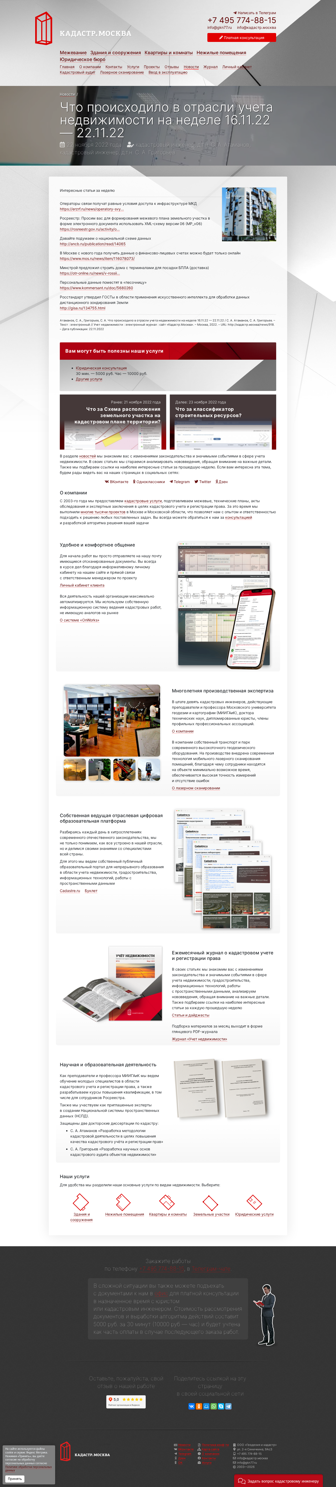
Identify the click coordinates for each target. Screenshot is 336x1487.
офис (161, 1293)
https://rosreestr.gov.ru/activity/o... (90, 229)
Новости (191, 66)
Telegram (181, 481)
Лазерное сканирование (122, 72)
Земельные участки (211, 1214)
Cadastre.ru (70, 890)
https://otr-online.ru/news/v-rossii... (90, 273)
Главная (67, 66)
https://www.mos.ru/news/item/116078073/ (97, 258)
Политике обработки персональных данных (28, 1468)
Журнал (210, 66)
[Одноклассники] (199, 1406)
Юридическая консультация (101, 368)
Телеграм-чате (211, 1268)
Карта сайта (210, 1449)
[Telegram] (228, 1406)
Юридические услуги (254, 1214)
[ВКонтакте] (191, 1406)
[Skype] (221, 1406)
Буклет (91, 890)
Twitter (204, 481)
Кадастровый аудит (77, 72)
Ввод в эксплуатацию (168, 72)
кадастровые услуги (143, 501)
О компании (90, 66)
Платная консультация (243, 37)
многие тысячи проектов (103, 512)
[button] (278, 1480)
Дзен (223, 481)
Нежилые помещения (221, 52)
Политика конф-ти (215, 1445)
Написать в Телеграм (256, 12)
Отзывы (172, 66)
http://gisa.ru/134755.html (82, 308)
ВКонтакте (118, 481)
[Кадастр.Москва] (100, 28)
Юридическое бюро (83, 59)
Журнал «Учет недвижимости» (199, 1039)
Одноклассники (150, 481)
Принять (15, 1479)
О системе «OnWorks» (79, 620)
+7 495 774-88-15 (241, 20)
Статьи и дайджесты (190, 1015)
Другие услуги (89, 379)
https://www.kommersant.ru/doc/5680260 (96, 288)
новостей (87, 456)
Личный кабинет (237, 66)
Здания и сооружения (115, 52)
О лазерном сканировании (196, 788)
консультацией (238, 517)
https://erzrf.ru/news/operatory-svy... (92, 209)
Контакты (114, 66)
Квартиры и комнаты (169, 52)
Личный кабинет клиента (82, 585)
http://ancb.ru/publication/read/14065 (93, 244)
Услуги (133, 66)
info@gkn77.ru (219, 27)
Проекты (152, 66)
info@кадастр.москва (256, 27)
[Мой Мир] (206, 1406)
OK (180, 1462)
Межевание (73, 52)
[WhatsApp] (214, 1406)
